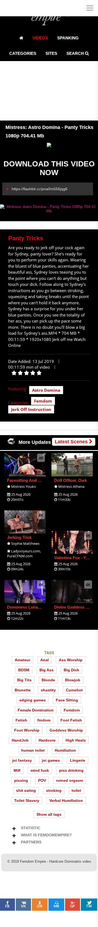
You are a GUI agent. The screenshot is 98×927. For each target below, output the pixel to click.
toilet (76, 790)
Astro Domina (46, 390)
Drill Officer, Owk (70, 480)
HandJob (20, 740)
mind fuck (39, 770)
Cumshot (74, 690)
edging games (32, 700)
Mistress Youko (23, 486)
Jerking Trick (19, 537)
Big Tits (24, 680)
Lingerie (77, 760)
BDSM (23, 670)
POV (42, 780)
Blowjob (72, 680)
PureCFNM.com (20, 555)
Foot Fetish (71, 720)
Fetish (21, 720)
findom (43, 720)
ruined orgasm (69, 780)
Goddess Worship (66, 730)
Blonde (48, 680)
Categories (22, 53)
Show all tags (49, 814)
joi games (51, 760)
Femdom (43, 401)
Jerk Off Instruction (31, 409)
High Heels (76, 740)
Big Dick (71, 670)
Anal (44, 660)
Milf (17, 770)
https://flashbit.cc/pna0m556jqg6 (40, 189)
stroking (54, 790)
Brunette (23, 690)
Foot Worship (26, 730)
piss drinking (71, 770)
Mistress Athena (71, 486)
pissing (21, 780)
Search (75, 53)
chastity (48, 690)
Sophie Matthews (25, 543)
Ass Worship (70, 660)
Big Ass (46, 670)
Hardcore (47, 740)
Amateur (22, 660)
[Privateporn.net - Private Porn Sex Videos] (8, 8)
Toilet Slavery (26, 800)
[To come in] (24, 8)
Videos (40, 38)
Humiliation (65, 750)
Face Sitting (67, 700)
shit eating (26, 790)
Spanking (68, 38)
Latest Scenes (72, 441)
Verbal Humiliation (66, 800)
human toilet (33, 750)
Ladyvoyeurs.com (25, 551)
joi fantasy (22, 760)
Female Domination (36, 710)
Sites (51, 53)
